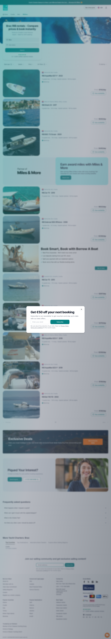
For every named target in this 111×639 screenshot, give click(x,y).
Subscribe (60, 322)
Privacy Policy (65, 326)
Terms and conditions (37, 327)
